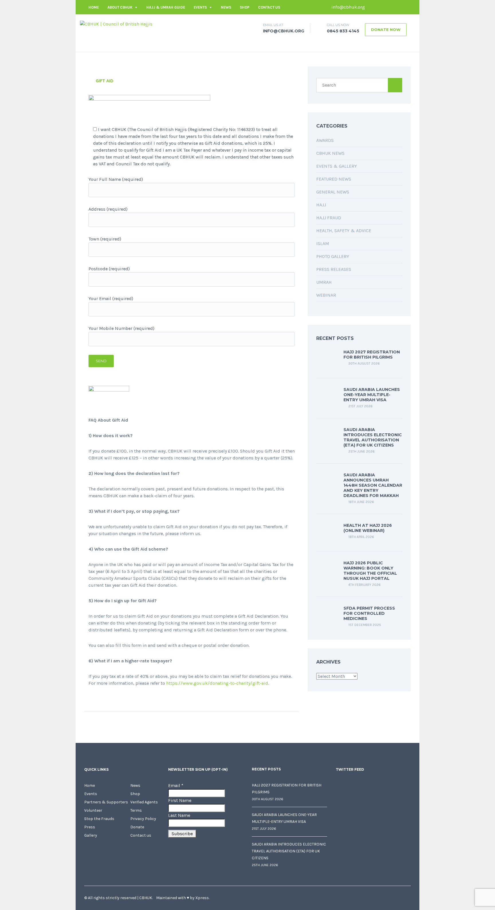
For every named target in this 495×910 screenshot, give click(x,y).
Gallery (90, 835)
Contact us (269, 7)
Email (175, 785)
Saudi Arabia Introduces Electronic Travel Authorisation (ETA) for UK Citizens (372, 437)
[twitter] (380, 7)
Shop (245, 7)
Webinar (326, 295)
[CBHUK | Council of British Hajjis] (116, 23)
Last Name (179, 815)
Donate (137, 827)
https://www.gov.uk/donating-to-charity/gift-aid (217, 683)
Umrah (324, 282)
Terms (136, 810)
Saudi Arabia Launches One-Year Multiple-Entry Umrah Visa (371, 394)
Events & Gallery (336, 166)
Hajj (321, 205)
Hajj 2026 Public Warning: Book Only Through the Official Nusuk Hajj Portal (370, 570)
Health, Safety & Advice (343, 230)
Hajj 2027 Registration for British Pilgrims (371, 354)
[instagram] (406, 7)
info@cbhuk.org (347, 7)
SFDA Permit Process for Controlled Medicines (369, 613)
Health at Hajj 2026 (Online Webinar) (367, 528)
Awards (325, 140)
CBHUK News (330, 153)
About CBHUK (119, 7)
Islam (322, 243)
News (226, 7)
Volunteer (93, 810)
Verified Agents (144, 802)
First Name (179, 800)
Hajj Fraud (328, 217)
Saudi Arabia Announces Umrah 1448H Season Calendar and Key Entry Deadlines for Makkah (372, 485)
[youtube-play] (398, 7)
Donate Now (385, 29)
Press (89, 827)
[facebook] (372, 7)
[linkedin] (389, 7)
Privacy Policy (143, 818)
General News (332, 192)
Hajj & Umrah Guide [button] (165, 7)
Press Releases (333, 269)
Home (94, 7)
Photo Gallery (332, 256)
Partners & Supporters (106, 802)
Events (200, 7)
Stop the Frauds (99, 818)
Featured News (333, 179)
